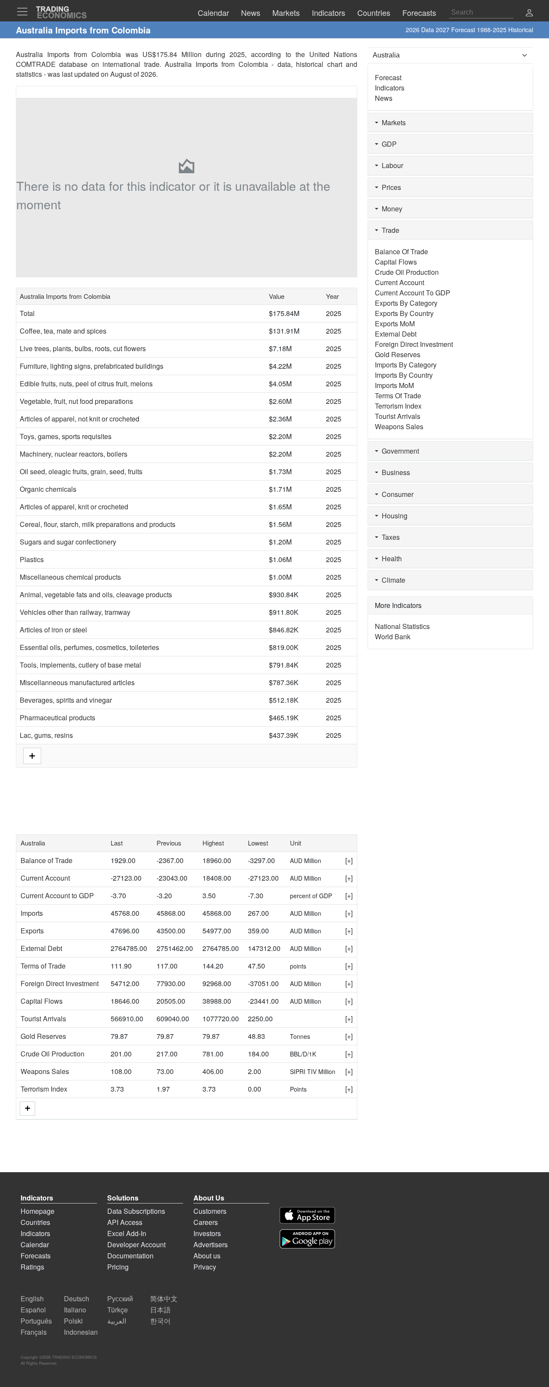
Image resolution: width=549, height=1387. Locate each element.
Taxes (389, 537)
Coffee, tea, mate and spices (63, 331)
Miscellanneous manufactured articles (77, 682)
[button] (529, 13)
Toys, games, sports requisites (66, 436)
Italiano (75, 1310)
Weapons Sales (45, 1071)
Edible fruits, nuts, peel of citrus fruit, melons (86, 383)
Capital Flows (42, 1001)
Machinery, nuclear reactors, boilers (73, 454)
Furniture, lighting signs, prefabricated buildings (91, 366)
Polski (73, 1321)
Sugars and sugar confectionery (68, 542)
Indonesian (81, 1332)
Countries (35, 1222)
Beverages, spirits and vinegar (66, 700)
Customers (209, 1211)
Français (34, 1332)
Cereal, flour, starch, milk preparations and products (97, 524)
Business (394, 472)
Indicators (389, 88)
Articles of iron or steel (53, 630)
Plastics (32, 559)
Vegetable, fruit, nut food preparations (76, 401)
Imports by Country (404, 375)
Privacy (204, 1267)
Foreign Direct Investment (60, 983)
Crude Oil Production (52, 1054)
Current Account (45, 878)
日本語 (160, 1310)
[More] (27, 1108)
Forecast (388, 77)
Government (398, 451)
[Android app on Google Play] (307, 1239)
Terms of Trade (43, 966)
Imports (32, 913)
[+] (349, 860)
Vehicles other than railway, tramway (75, 612)
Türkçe (117, 1310)
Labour (390, 165)
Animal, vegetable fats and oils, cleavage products (96, 594)
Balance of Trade (46, 860)
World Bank (392, 636)
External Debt (41, 948)
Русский (120, 1298)
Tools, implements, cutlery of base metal (80, 665)
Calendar (35, 1244)
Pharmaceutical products (57, 717)
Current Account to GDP (57, 895)
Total (27, 313)
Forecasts (36, 1256)
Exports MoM (395, 323)
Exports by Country (404, 313)
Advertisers (210, 1244)
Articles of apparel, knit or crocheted (74, 506)
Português (36, 1321)
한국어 (160, 1321)
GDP (387, 144)
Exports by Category (406, 303)
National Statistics (402, 626)
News (383, 98)
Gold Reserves (43, 1036)
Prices (389, 187)
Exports (32, 931)
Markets (392, 122)
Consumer (395, 494)
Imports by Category (406, 365)
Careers (205, 1222)
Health (390, 558)
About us (206, 1256)
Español (33, 1310)
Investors (207, 1233)
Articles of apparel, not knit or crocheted (79, 419)
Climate (391, 580)
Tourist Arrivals (43, 1018)
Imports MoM (394, 385)
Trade (388, 230)
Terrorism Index (44, 1089)
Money (390, 209)
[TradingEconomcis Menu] (25, 11)
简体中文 (164, 1298)
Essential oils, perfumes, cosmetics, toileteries (89, 647)
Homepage (37, 1211)
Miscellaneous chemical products (70, 577)
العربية (116, 1321)
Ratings (32, 1267)
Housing (392, 516)
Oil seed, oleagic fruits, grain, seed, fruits (81, 471)
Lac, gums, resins (46, 735)
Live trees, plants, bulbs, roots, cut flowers (83, 348)
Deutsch (76, 1298)
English (32, 1298)
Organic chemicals (48, 489)
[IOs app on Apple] (307, 1215)
